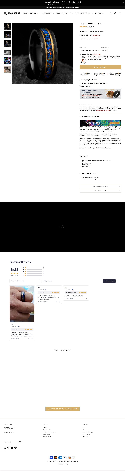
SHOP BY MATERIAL (30, 13)
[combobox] (47, 281)
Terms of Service (47, 436)
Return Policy (86, 166)
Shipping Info (86, 429)
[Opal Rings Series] (100, 123)
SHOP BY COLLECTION (64, 13)
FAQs (84, 427)
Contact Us (85, 436)
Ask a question (100, 190)
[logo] (12, 13)
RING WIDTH (105, 47)
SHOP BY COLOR (46, 13)
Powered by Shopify (62, 464)
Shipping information (100, 186)
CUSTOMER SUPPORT (83, 13)
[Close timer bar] (123, 3)
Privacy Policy (46, 434)
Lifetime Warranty (87, 164)
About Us (45, 427)
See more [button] (30, 336)
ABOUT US (99, 13)
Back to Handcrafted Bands (63, 409)
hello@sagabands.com (9, 432)
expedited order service (103, 110)
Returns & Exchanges (88, 432)
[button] (42, 53)
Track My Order (86, 434)
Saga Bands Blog (47, 429)
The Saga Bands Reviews (49, 432)
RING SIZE (83, 47)
